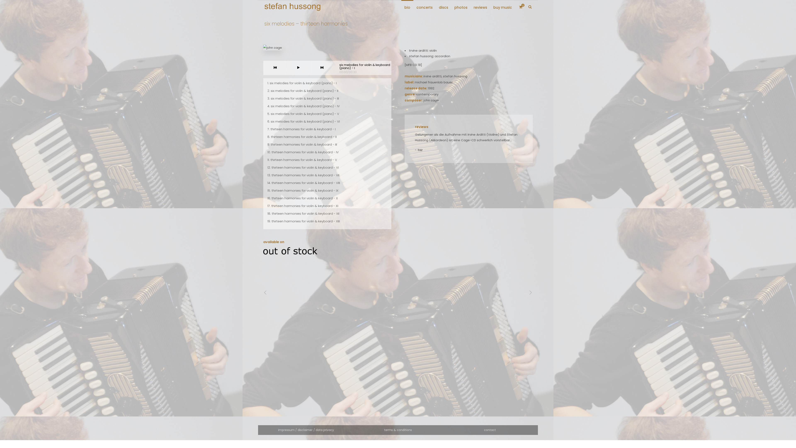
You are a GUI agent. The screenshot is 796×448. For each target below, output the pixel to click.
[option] (468, 142)
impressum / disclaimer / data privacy (306, 430)
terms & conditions (398, 430)
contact (490, 430)
